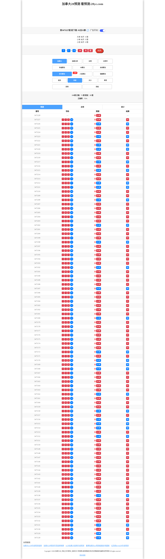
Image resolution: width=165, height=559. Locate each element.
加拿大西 (75, 61)
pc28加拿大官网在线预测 (75, 546)
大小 (90, 80)
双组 (97, 87)
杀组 (74, 80)
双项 (67, 87)
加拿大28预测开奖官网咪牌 (54, 546)
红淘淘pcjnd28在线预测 (120, 546)
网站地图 (82, 555)
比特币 (105, 61)
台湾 (90, 61)
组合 (59, 80)
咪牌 (99, 50)
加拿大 (59, 61)
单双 (105, 80)
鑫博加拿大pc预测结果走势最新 (98, 546)
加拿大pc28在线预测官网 (32, 546)
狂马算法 (62, 74)
